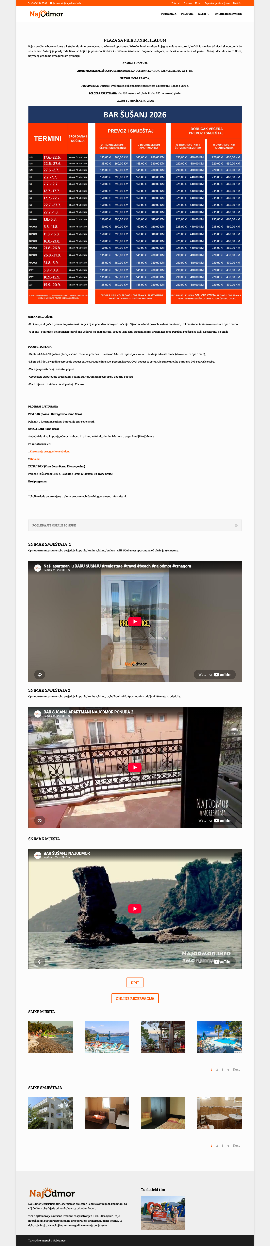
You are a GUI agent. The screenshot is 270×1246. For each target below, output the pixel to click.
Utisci (198, 3)
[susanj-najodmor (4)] (107, 1052)
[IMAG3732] (50, 1128)
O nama (188, 3)
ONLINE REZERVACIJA (135, 998)
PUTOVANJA (168, 14)
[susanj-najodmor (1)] (163, 1052)
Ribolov (34, 459)
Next (236, 1069)
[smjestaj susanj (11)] (219, 1128)
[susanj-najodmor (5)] (219, 1052)
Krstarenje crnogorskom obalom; (50, 451)
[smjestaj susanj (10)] (107, 1128)
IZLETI (202, 14)
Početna (176, 3)
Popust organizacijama (217, 3)
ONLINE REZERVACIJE (228, 14)
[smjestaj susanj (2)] (163, 1128)
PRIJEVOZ (187, 14)
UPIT (135, 982)
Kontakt (237, 3)
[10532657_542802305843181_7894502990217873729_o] (50, 1052)
